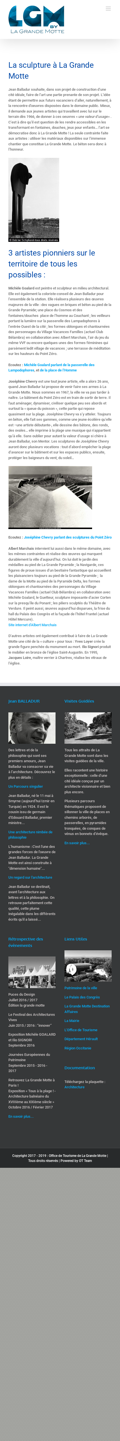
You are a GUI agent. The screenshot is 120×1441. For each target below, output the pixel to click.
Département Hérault (81, 1039)
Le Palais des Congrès (82, 997)
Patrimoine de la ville (80, 988)
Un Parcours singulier (25, 786)
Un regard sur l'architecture (30, 877)
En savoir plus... (77, 843)
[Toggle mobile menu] (109, 8)
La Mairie (71, 1021)
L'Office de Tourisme (80, 1030)
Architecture (74, 1087)
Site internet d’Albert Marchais (32, 625)
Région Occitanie (77, 1048)
